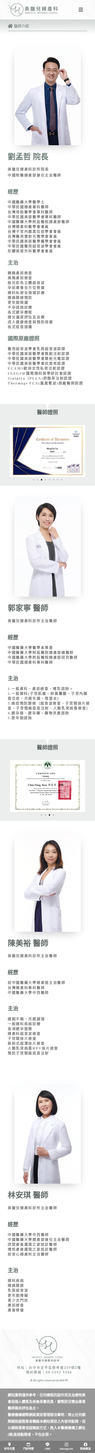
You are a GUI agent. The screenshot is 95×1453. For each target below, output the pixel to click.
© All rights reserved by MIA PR (49, 1380)
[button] (33, 479)
